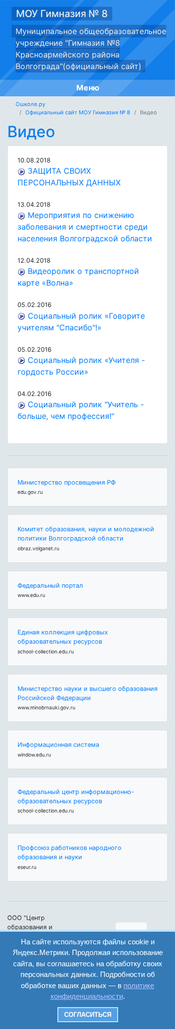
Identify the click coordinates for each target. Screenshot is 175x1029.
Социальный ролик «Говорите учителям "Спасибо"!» (81, 321)
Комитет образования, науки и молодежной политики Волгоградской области (86, 533)
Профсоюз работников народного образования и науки (70, 852)
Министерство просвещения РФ (67, 482)
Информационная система (58, 744)
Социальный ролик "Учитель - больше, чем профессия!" (81, 410)
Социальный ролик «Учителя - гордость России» (81, 366)
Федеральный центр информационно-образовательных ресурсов (76, 796)
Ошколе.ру (30, 104)
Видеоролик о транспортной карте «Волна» (78, 277)
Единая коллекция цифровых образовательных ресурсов (63, 637)
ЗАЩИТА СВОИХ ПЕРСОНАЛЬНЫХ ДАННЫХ (69, 176)
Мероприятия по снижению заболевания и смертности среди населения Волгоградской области (85, 226)
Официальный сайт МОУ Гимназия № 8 (77, 112)
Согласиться (87, 1014)
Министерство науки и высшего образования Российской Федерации (88, 693)
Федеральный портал (50, 585)
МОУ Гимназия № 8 (62, 13)
